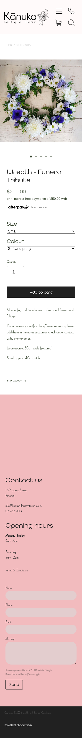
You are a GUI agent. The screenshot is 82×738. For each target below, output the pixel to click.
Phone (9, 605)
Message (10, 639)
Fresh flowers (23, 45)
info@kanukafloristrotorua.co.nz (23, 506)
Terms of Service (28, 674)
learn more (39, 207)
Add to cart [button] (41, 292)
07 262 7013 (13, 511)
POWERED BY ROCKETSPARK (18, 725)
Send (14, 684)
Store (10, 45)
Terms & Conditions (16, 570)
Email (8, 622)
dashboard (28, 712)
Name (8, 588)
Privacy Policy (11, 674)
